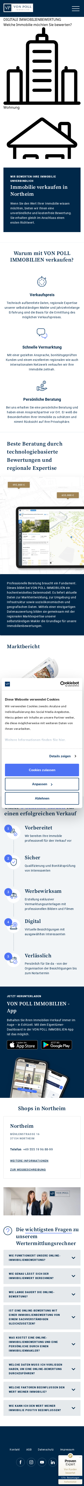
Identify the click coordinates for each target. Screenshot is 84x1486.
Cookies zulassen (42, 770)
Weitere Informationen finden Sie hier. (35, 740)
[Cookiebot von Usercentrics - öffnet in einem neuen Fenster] (60, 684)
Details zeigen (60, 756)
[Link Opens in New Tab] (22, 1044)
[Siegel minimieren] (80, 1457)
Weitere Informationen (29, 1160)
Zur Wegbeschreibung (28, 1169)
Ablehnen (42, 798)
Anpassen (39, 784)
